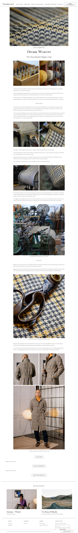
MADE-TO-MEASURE (37, 4)
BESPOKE (27, 4)
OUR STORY (19, 4)
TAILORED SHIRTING (50, 4)
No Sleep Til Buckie (49, 511)
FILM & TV (61, 4)
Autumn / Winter (14, 511)
